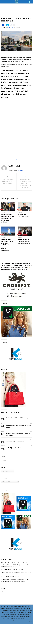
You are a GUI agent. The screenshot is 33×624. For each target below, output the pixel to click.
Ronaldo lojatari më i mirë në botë (12, 448)
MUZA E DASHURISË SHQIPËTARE (10, 576)
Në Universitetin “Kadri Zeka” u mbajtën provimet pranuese (16, 426)
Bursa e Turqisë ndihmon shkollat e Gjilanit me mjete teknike (15, 434)
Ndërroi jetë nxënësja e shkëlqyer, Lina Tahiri (12, 569)
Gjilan (3, 15)
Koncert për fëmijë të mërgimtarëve (12, 441)
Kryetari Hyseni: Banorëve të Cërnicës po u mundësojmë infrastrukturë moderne (7, 218)
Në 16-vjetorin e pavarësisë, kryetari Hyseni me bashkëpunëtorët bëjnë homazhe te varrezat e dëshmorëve (7, 245)
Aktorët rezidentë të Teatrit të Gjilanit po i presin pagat (16, 419)
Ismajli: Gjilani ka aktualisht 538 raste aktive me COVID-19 (24, 241)
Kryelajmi (10, 27)
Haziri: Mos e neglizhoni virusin (23, 215)
